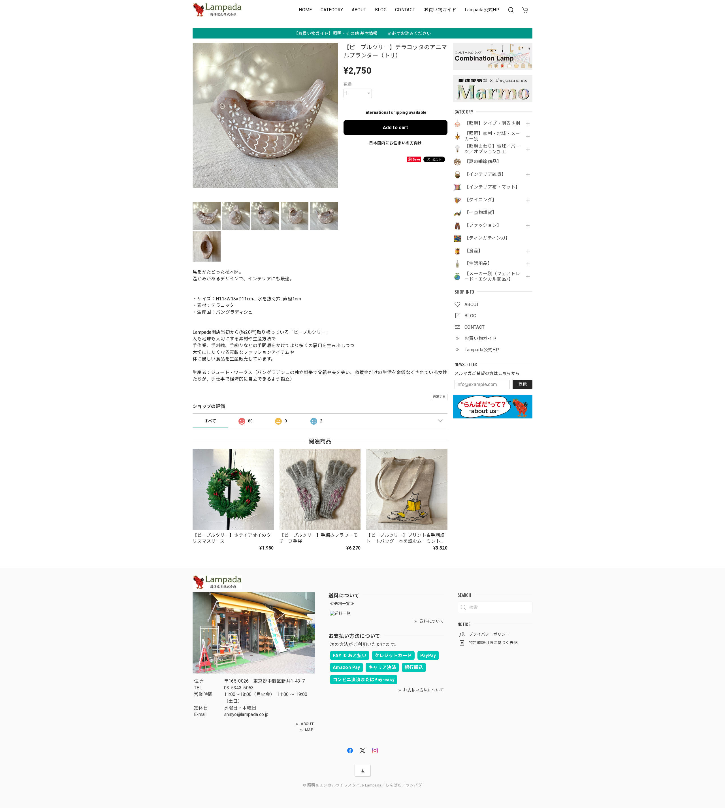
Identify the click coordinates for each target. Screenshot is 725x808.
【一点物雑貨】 (480, 212)
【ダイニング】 (480, 199)
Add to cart (395, 127)
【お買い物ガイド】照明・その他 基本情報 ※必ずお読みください (362, 33)
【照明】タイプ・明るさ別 (492, 123)
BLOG (381, 9)
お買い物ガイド (440, 9)
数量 (348, 84)
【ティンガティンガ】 (487, 238)
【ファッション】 (483, 225)
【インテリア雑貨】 (485, 174)
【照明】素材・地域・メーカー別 (492, 136)
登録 (522, 384)
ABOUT (359, 9)
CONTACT (405, 9)
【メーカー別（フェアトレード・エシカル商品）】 (492, 276)
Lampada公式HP (482, 9)
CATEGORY (332, 9)
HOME (305, 9)
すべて (210, 421)
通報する (439, 397)
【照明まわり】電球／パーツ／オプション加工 (492, 149)
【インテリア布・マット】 (492, 187)
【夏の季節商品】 (483, 161)
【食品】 (473, 250)
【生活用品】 (478, 263)
